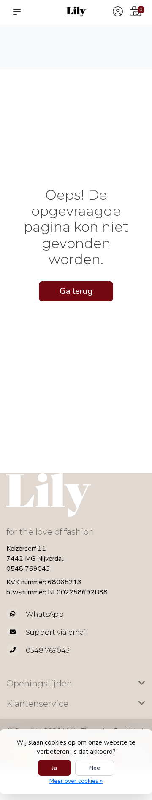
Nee (94, 768)
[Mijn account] (118, 12)
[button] (18, 12)
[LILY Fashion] (76, 11)
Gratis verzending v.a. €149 (23, 42)
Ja (54, 768)
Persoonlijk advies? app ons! (127, 50)
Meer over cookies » (76, 781)
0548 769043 (28, 568)
